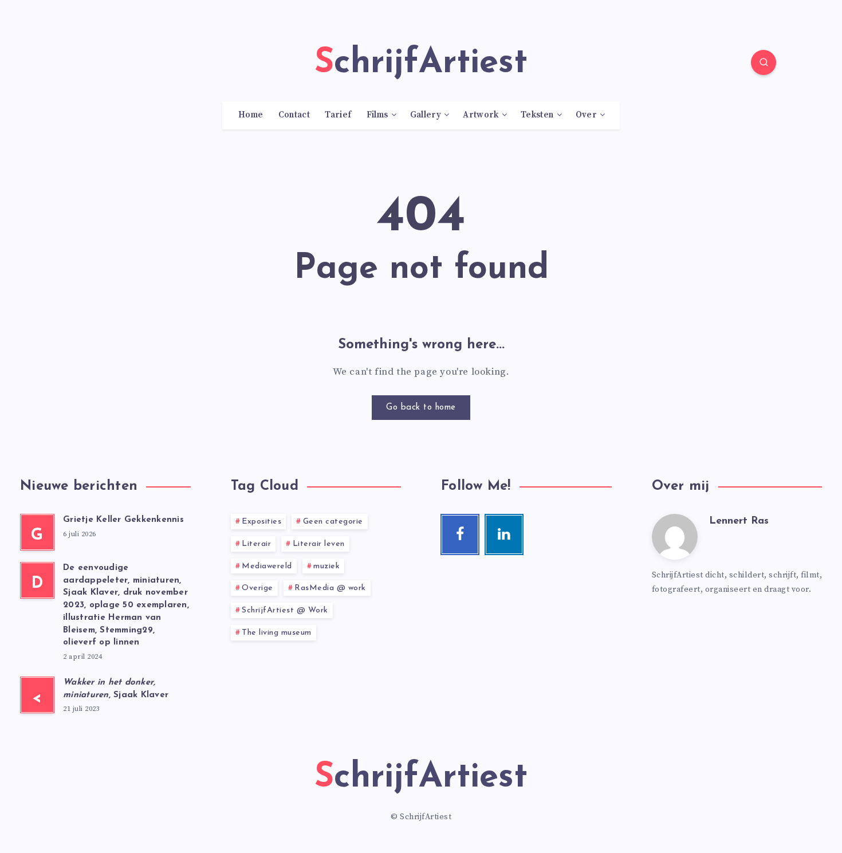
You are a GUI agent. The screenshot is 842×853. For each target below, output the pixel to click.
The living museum (277, 632)
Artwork (480, 115)
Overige (257, 588)
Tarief (338, 115)
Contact (294, 115)
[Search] (763, 62)
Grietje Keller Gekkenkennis (123, 520)
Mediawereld (267, 566)
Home (250, 115)
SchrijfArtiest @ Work (285, 610)
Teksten (537, 115)
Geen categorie (333, 521)
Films (377, 115)
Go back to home (421, 407)
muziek (326, 566)
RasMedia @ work (330, 588)
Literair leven (319, 544)
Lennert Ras (739, 521)
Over (586, 115)
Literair (256, 544)
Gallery (425, 115)
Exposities (261, 521)
